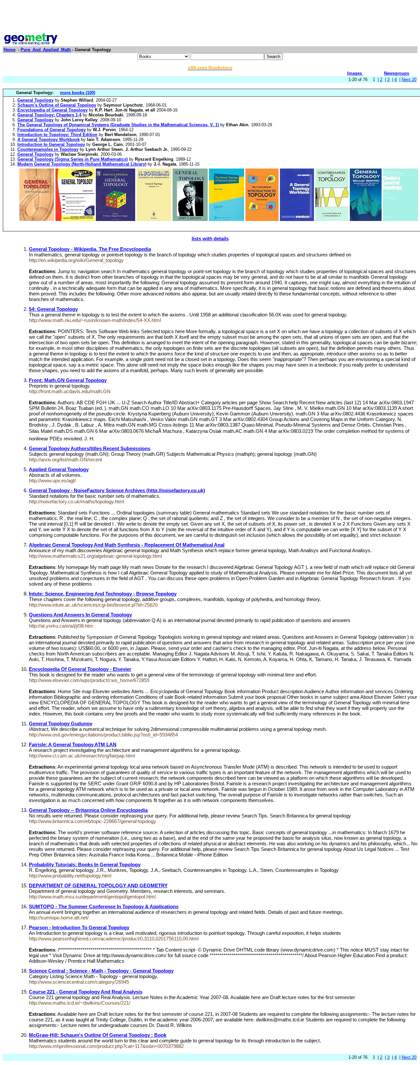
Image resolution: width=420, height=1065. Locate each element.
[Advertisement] (210, 17)
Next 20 (409, 79)
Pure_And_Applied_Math (46, 49)
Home (9, 49)
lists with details (210, 238)
